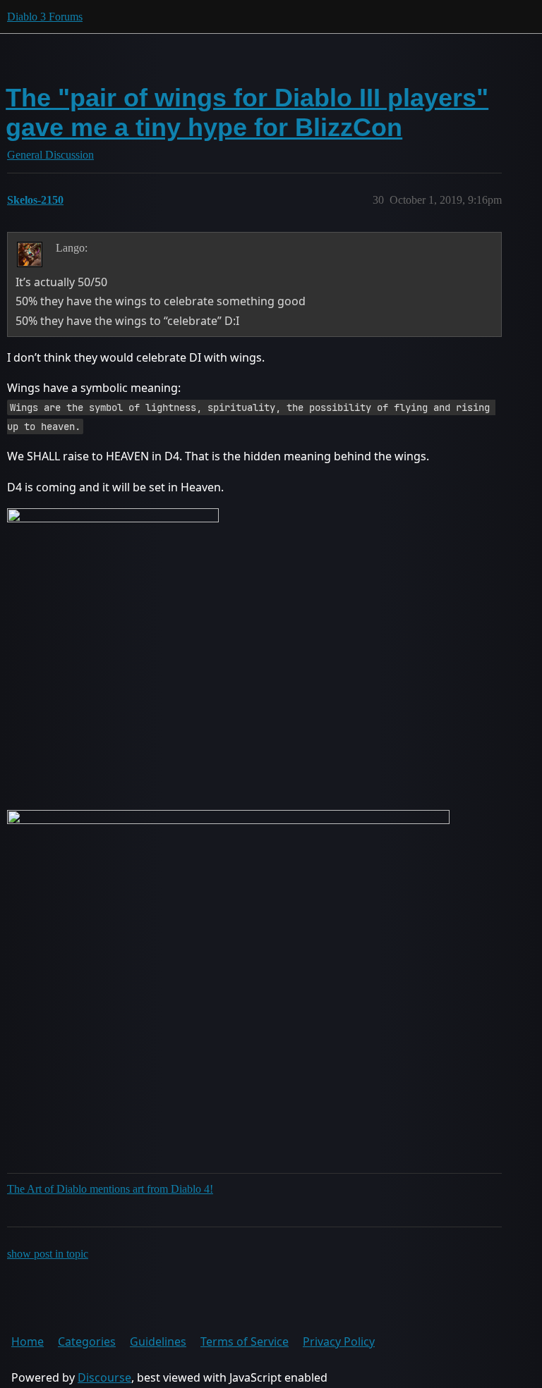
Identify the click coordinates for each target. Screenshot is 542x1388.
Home (27, 1341)
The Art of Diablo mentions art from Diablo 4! (110, 1189)
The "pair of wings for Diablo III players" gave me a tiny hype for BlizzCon (247, 112)
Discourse (104, 1377)
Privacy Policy (339, 1341)
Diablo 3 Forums (45, 17)
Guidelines (158, 1341)
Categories (87, 1341)
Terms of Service (244, 1341)
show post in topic (47, 1254)
